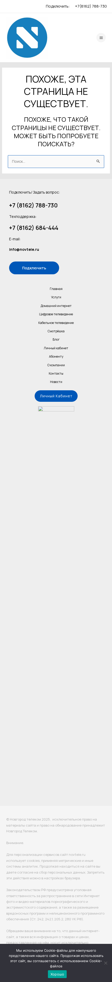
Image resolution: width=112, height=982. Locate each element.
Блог (56, 339)
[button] (56, 396)
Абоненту (56, 356)
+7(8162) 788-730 (91, 6)
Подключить (34, 267)
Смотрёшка (56, 331)
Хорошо (57, 974)
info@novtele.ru (24, 249)
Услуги (56, 297)
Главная (56, 289)
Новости (56, 382)
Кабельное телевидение (56, 323)
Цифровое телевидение (56, 314)
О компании (56, 365)
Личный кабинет (56, 348)
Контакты (56, 373)
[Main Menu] (101, 37)
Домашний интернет (56, 306)
